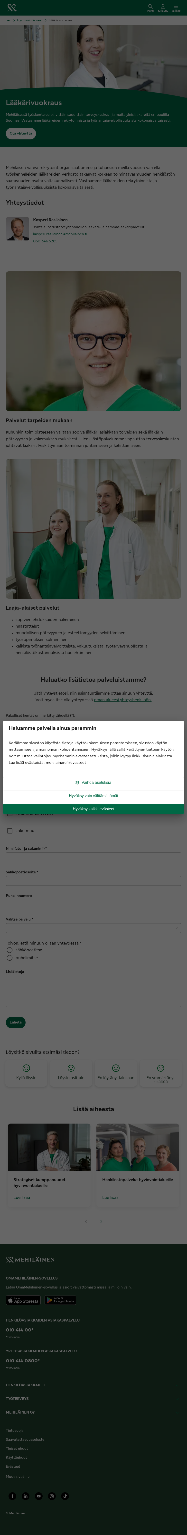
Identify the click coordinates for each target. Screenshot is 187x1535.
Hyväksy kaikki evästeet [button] (93, 809)
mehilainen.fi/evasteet (66, 763)
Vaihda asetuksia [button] (96, 782)
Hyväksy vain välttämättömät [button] (93, 796)
